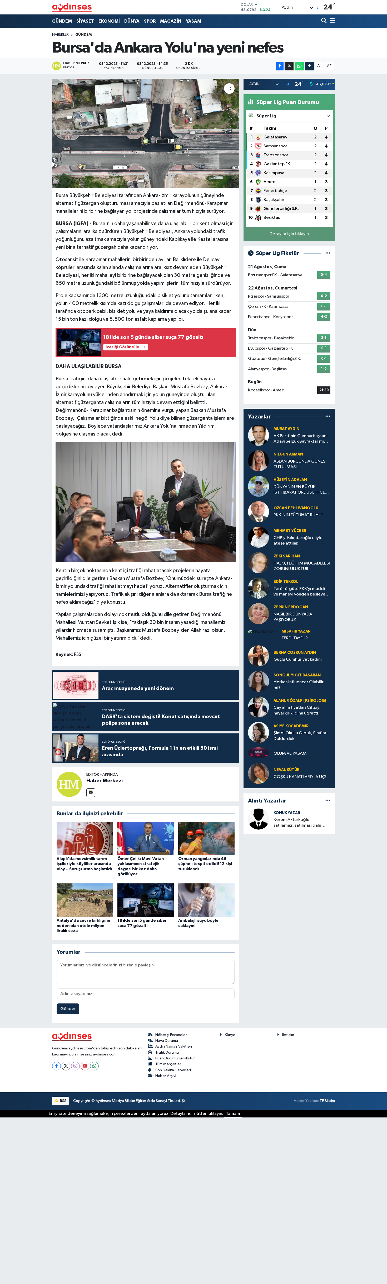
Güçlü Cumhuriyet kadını (298, 659)
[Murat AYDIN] (258, 435)
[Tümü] (327, 417)
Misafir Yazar (296, 631)
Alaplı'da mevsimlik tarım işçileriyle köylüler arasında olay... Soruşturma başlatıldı (84, 864)
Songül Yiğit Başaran (297, 675)
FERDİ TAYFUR (295, 638)
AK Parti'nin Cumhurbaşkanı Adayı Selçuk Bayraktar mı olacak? (301, 439)
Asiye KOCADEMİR (291, 726)
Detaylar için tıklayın (289, 234)
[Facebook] (56, 1066)
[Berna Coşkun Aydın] (258, 656)
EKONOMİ (109, 21)
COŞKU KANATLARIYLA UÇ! (300, 777)
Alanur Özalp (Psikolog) (300, 701)
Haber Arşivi (165, 1076)
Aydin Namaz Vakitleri (173, 1046)
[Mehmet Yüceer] (258, 537)
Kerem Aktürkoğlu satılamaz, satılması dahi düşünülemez (297, 822)
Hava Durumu (166, 1041)
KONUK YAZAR (287, 813)
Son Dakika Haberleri (173, 1070)
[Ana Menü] (331, 21)
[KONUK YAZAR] (258, 819)
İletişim (288, 1035)
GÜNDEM (62, 21)
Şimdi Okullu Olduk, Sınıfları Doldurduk (301, 736)
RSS (62, 1101)
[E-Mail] (90, 792)
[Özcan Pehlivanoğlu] (258, 511)
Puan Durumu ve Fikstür (175, 1058)
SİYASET (85, 21)
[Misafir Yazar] (262, 632)
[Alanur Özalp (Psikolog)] (258, 707)
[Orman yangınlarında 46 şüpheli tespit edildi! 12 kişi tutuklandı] (206, 838)
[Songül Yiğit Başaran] (258, 681)
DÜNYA (132, 21)
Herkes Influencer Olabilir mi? (299, 685)
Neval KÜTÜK (286, 770)
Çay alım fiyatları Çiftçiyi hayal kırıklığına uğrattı (297, 710)
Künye (230, 1035)
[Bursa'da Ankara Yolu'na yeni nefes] (145, 133)
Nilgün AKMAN (288, 454)
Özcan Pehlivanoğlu (296, 508)
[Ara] (324, 21)
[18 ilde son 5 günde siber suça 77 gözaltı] (145, 900)
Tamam (233, 1113)
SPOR (150, 21)
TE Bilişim (327, 1101)
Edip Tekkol (286, 582)
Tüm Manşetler (168, 1064)
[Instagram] (75, 1066)
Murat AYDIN (286, 429)
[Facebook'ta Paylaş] (280, 66)
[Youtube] (85, 1066)
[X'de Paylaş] (289, 66)
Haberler (60, 35)
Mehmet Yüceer (290, 531)
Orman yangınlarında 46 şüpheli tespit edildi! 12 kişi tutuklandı (205, 864)
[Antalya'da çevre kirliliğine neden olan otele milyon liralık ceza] (85, 900)
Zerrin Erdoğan (291, 607)
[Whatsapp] (94, 1066)
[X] (66, 1066)
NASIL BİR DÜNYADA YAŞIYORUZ (293, 617)
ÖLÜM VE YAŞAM (290, 753)
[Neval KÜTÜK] (258, 773)
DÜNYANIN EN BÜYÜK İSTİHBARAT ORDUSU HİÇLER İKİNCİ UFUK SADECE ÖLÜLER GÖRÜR (302, 490)
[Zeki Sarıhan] (258, 562)
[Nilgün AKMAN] (258, 460)
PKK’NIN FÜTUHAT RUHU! (298, 515)
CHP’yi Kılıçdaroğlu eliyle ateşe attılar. (298, 541)
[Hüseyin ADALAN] (258, 486)
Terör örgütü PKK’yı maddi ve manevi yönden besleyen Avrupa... (301, 592)
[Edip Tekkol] (258, 588)
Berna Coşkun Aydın (295, 653)
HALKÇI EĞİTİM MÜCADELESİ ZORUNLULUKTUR (302, 566)
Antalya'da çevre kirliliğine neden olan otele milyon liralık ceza (83, 925)
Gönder (68, 1009)
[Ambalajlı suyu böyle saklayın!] (206, 900)
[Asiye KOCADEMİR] (258, 732)
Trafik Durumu (167, 1052)
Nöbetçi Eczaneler (171, 1035)
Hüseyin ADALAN (290, 480)
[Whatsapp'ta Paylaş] (299, 66)
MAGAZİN (170, 21)
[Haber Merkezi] (69, 784)
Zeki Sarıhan (287, 556)
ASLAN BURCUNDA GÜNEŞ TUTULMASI (299, 464)
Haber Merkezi (104, 780)
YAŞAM (193, 21)
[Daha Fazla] (309, 66)
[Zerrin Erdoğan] (258, 613)
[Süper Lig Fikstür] (327, 253)
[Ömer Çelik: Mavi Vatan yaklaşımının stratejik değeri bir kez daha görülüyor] (145, 838)
